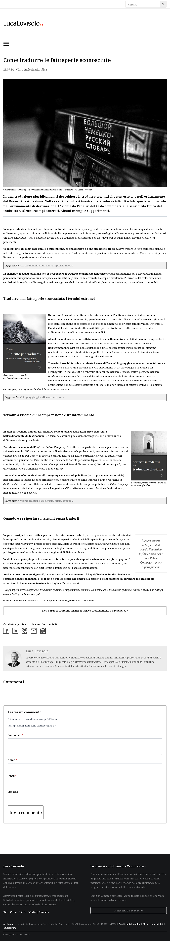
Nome (12, 759)
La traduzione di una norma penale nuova (47, 265)
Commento (15, 735)
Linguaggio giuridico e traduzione (42, 397)
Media (32, 912)
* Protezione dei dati (153, 924)
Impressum (10, 927)
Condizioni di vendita (129, 924)
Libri (22, 912)
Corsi (13, 912)
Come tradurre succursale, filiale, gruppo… (47, 500)
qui (40, 229)
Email (12, 775)
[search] (163, 4)
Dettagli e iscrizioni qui (26, 594)
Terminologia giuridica (32, 69)
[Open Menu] (6, 43)
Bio (5, 912)
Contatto (44, 912)
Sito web (13, 791)
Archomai (8, 924)
